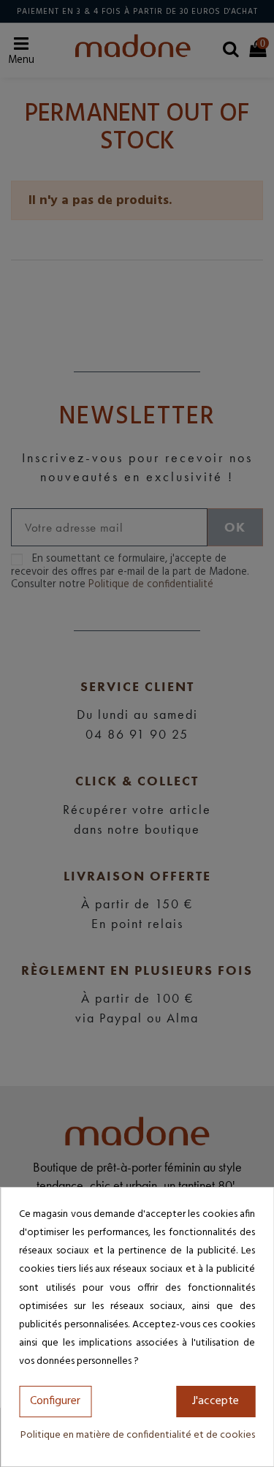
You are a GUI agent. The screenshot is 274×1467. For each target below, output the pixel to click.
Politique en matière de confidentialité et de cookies (137, 1435)
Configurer (55, 1401)
